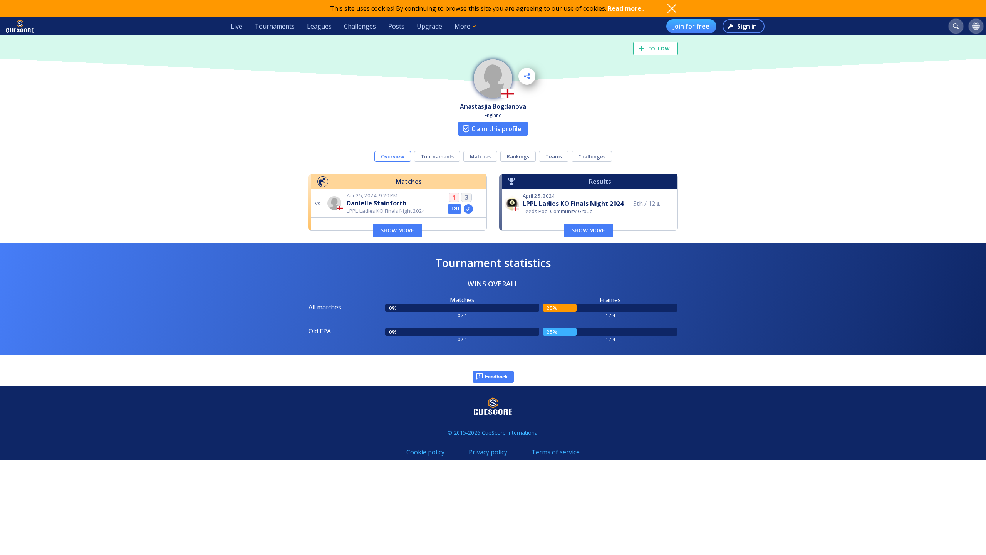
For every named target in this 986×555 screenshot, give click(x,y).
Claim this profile (496, 128)
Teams (553, 156)
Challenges (360, 26)
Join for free (691, 26)
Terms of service (556, 452)
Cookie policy (425, 452)
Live (236, 26)
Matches (480, 156)
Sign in (747, 26)
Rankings (518, 156)
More (462, 26)
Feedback (496, 377)
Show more (397, 230)
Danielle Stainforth (376, 203)
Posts (396, 26)
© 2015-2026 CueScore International (493, 432)
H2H (454, 209)
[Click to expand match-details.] (468, 209)
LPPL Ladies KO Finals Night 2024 (573, 203)
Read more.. (626, 8)
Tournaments (275, 26)
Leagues (319, 26)
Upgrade (429, 26)
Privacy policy (488, 452)
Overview (392, 156)
